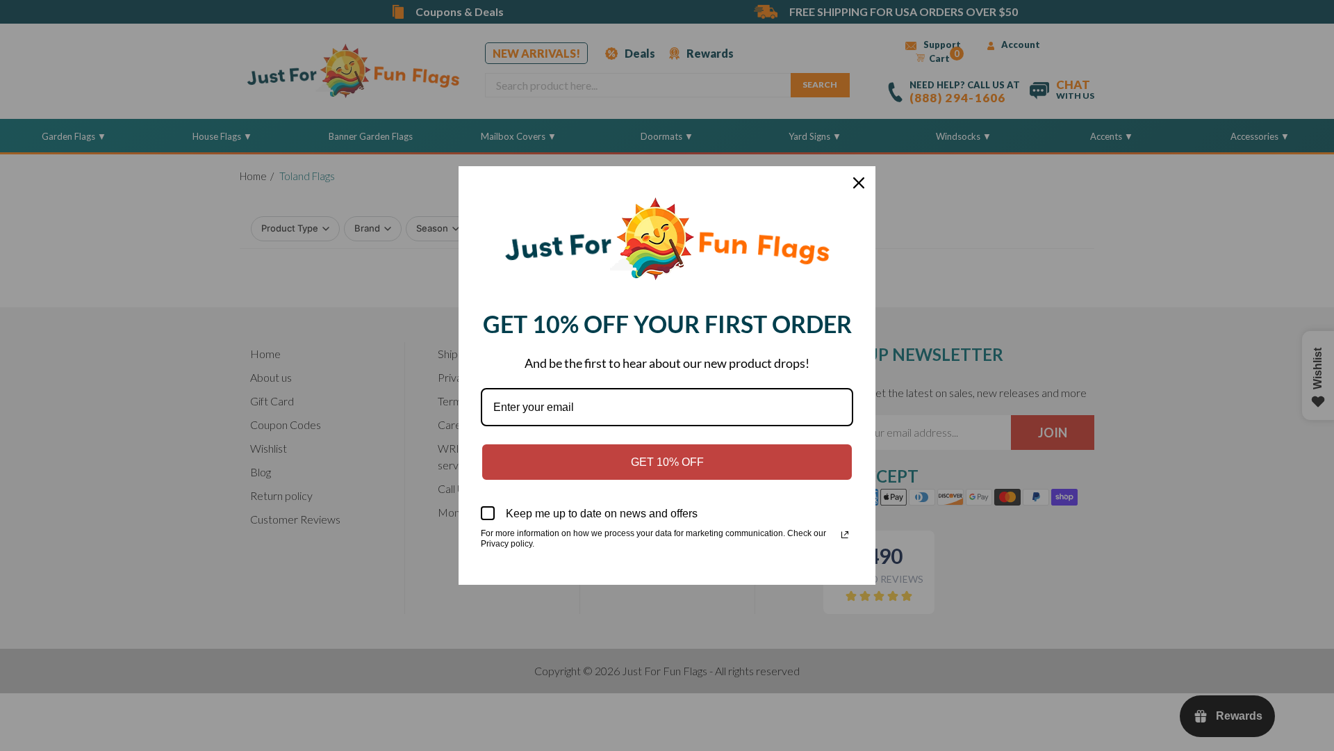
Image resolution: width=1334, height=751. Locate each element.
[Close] (858, 183)
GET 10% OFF (667, 462)
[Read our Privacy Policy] (845, 534)
